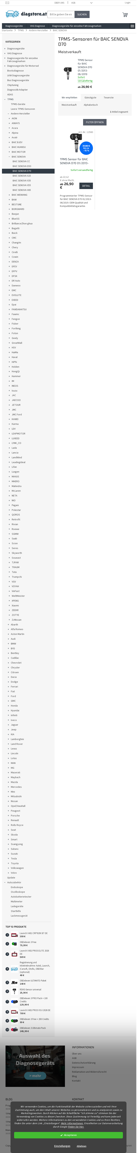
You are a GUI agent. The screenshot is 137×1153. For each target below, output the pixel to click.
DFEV (14, 266)
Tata (14, 572)
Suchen (82, 14)
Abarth (14, 624)
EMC (14, 290)
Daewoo (16, 285)
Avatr (14, 137)
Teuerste (109, 97)
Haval (14, 357)
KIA (12, 734)
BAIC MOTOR (19, 152)
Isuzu (14, 391)
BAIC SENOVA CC (21, 161)
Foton (15, 333)
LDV (14, 429)
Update (11, 877)
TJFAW (15, 562)
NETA (14, 495)
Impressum (78, 1067)
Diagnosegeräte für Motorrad (23, 66)
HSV (14, 347)
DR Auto (16, 281)
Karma (15, 424)
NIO (14, 500)
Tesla (14, 858)
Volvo (14, 873)
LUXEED (15, 438)
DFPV (14, 271)
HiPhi (14, 362)
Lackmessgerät (19, 916)
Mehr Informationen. (72, 1123)
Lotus (14, 758)
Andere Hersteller (20, 113)
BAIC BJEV (17, 142)
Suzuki (14, 854)
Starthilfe (16, 911)
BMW (13, 644)
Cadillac (15, 658)
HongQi (16, 371)
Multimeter (16, 901)
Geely (15, 338)
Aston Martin (17, 634)
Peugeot (15, 811)
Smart (14, 839)
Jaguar (14, 725)
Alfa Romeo (17, 629)
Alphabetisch (91, 105)
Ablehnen (81, 1146)
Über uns (59, 2)
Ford (13, 696)
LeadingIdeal (18, 462)
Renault (15, 820)
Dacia (14, 677)
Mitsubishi (16, 796)
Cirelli (15, 252)
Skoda (14, 835)
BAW (14, 200)
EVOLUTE (16, 295)
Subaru (14, 849)
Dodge (14, 682)
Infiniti (14, 715)
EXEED (15, 300)
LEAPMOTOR (18, 433)
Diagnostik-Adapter (17, 90)
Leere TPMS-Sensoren (23, 109)
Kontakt (76, 1081)
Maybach (15, 777)
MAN (13, 763)
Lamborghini (17, 739)
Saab (14, 538)
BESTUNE (17, 204)
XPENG (15, 601)
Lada (14, 448)
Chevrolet (16, 663)
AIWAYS (16, 123)
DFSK (14, 276)
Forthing (16, 328)
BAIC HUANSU (19, 147)
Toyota (15, 863)
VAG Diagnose (14, 53)
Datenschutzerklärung (84, 1063)
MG (12, 768)
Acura (15, 128)
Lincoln (14, 753)
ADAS (10, 94)
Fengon (16, 319)
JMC (14, 410)
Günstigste (90, 97)
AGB (73, 2)
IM (13, 381)
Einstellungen (62, 1146)
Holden (15, 367)
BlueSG (15, 219)
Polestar (16, 510)
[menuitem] (14, 26)
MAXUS (15, 476)
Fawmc (15, 314)
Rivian (15, 524)
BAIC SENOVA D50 (22, 166)
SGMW (15, 534)
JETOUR (16, 405)
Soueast (16, 558)
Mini (13, 792)
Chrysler (15, 667)
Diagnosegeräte (16, 48)
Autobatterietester (21, 897)
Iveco (14, 720)
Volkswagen (17, 868)
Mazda (14, 782)
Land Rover (17, 744)
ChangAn (16, 242)
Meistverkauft (69, 105)
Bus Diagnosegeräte (18, 80)
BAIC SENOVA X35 (22, 180)
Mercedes (16, 787)
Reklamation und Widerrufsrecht (89, 1072)
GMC (13, 701)
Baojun (15, 214)
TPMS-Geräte (18, 104)
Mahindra (16, 486)
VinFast (15, 591)
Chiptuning (13, 85)
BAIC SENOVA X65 (22, 190)
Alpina (15, 133)
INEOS (15, 386)
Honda (14, 706)
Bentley (15, 653)
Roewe (15, 529)
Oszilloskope (18, 892)
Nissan (14, 801)
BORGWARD (18, 209)
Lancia (15, 453)
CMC (14, 238)
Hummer (16, 376)
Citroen (15, 672)
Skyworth (17, 553)
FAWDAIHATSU (19, 309)
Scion (15, 543)
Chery (15, 247)
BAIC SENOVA (19, 157)
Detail (86, 185)
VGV (14, 582)
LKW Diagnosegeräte (18, 75)
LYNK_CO (16, 443)
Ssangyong (17, 844)
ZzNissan (16, 620)
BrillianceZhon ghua (22, 223)
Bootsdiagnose (15, 71)
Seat (13, 830)
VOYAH (15, 586)
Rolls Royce (17, 825)
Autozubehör (14, 882)
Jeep (13, 729)
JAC (14, 395)
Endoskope (17, 887)
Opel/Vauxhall (18, 806)
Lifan (14, 467)
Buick (14, 233)
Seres (15, 548)
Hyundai (15, 710)
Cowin (15, 257)
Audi (13, 639)
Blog (74, 1076)
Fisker (15, 324)
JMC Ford (17, 414)
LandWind (17, 457)
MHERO (15, 481)
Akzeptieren (70, 1135)
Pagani (15, 505)
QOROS (16, 515)
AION (14, 118)
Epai (14, 304)
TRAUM (15, 567)
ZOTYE (15, 615)
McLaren (16, 491)
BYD (13, 648)
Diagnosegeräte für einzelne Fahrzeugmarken (22, 59)
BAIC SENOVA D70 (22, 171)
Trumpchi (17, 577)
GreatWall (17, 343)
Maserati (15, 772)
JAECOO (16, 400)
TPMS (10, 99)
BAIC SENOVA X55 (22, 185)
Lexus (14, 748)
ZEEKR (15, 610)
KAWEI (15, 419)
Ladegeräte (17, 906)
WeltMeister (18, 596)
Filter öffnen (95, 122)
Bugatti (15, 228)
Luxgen (15, 472)
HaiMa (15, 352)
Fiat (13, 691)
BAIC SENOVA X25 (22, 176)
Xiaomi (15, 605)
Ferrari (14, 686)
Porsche (15, 815)
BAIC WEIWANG (19, 195)
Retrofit (16, 519)
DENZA (15, 262)
